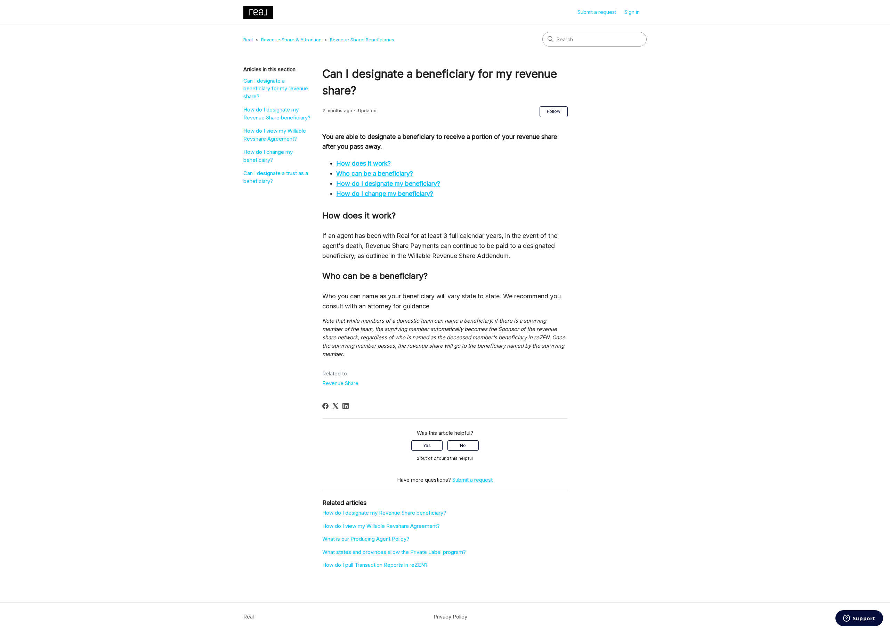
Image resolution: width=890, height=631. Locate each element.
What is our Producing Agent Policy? (365, 538)
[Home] (258, 12)
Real (248, 39)
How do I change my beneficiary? (268, 156)
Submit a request (596, 12)
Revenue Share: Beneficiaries (362, 39)
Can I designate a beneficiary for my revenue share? (275, 88)
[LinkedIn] (345, 406)
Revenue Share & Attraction (291, 39)
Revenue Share (340, 383)
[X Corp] (335, 406)
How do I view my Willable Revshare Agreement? (274, 134)
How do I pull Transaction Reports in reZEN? (375, 565)
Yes (427, 445)
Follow (553, 111)
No (463, 445)
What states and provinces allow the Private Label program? (394, 552)
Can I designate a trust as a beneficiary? (275, 177)
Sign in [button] (632, 12)
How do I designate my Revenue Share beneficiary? (276, 113)
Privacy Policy (450, 616)
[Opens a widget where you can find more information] (859, 619)
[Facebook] (325, 406)
